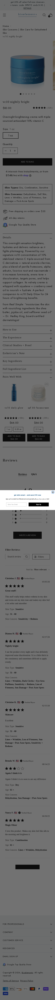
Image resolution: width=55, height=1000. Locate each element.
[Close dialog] (52, 492)
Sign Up (38, 504)
